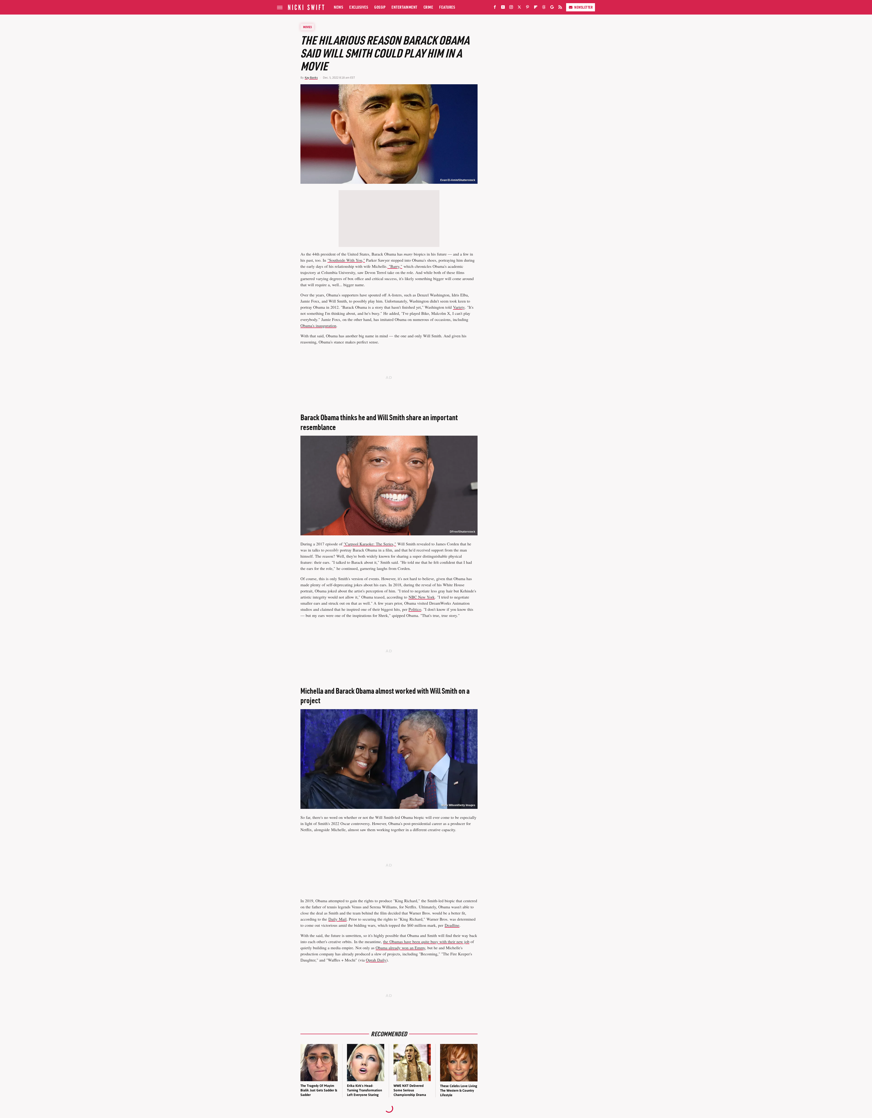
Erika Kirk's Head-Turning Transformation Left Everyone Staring (364, 1090)
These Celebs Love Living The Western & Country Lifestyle (458, 1090)
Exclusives (358, 7)
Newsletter (583, 7)
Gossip (379, 7)
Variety (459, 307)
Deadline (452, 925)
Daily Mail (337, 919)
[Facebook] (495, 8)
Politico (415, 609)
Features (447, 7)
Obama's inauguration (318, 325)
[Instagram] (511, 8)
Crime (428, 7)
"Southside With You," (346, 260)
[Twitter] (519, 8)
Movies (307, 27)
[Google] (552, 8)
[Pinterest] (527, 8)
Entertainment (404, 7)
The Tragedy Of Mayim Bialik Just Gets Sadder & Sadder (318, 1090)
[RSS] (560, 8)
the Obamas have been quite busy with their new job (426, 941)
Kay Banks (311, 77)
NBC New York (422, 597)
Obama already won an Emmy (400, 947)
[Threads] (544, 8)
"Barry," (394, 266)
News (338, 7)
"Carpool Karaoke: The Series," (370, 544)
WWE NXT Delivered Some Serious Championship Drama (410, 1090)
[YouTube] (503, 8)
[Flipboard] (535, 8)
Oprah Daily (376, 960)
